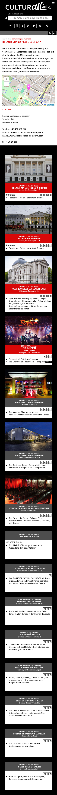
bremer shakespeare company (29, 734)
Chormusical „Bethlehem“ (20, 359)
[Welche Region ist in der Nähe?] (27, 26)
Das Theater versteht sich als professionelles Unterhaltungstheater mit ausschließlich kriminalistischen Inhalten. (29, 713)
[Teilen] (54, 33)
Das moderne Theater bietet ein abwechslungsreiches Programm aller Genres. (29, 413)
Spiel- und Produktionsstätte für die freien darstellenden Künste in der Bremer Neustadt (29, 612)
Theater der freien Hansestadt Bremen (26, 198)
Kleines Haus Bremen (29, 238)
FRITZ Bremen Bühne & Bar (29, 668)
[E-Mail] (15, 142)
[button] (29, 87)
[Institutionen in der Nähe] (44, 195)
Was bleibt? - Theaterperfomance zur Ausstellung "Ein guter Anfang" (25, 546)
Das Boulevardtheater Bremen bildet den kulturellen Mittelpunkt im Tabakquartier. (27, 466)
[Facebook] (6, 142)
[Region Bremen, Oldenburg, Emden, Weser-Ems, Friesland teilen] (46, 26)
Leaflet (50, 104)
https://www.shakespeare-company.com (22, 135)
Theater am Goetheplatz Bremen (29, 188)
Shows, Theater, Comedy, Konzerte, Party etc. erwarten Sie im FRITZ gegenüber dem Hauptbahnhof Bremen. (29, 680)
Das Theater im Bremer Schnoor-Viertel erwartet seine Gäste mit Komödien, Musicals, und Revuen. (29, 521)
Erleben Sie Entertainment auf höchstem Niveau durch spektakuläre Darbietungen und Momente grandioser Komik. (29, 647)
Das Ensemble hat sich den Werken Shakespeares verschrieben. (24, 744)
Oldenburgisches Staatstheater (29, 289)
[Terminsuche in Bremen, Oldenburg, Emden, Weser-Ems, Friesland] (16, 26)
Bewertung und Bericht (21, 39)
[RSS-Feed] (50, 33)
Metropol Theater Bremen (29, 402)
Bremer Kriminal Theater (29, 701)
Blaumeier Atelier (29, 536)
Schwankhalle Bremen (29, 601)
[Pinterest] (12, 142)
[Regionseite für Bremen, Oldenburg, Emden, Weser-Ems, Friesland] (10, 26)
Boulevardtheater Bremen (29, 455)
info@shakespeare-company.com (26, 132)
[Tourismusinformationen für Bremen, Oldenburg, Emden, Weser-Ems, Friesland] (23, 26)
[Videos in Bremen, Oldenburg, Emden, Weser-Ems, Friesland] (34, 26)
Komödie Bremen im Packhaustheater (29, 508)
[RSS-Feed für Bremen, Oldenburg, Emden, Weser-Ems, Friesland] (40, 26)
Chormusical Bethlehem (29, 349)
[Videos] (45, 356)
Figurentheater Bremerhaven (29, 568)
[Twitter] (9, 142)
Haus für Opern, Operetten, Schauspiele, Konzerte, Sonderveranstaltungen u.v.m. (27, 777)
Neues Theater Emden (29, 767)
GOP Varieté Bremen (29, 635)
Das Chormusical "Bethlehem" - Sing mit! (27, 362)
